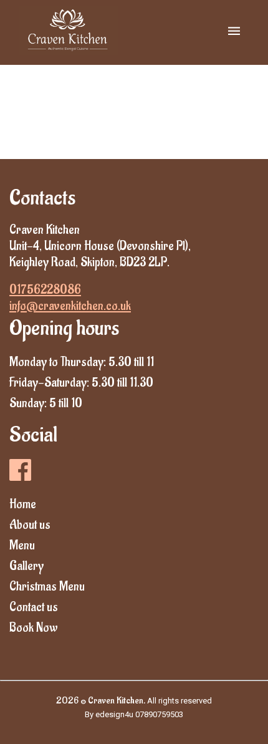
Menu (22, 546)
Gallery (26, 566)
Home (22, 504)
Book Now (33, 628)
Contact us (33, 607)
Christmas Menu (47, 587)
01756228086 (45, 290)
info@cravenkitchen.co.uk (70, 306)
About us (29, 525)
